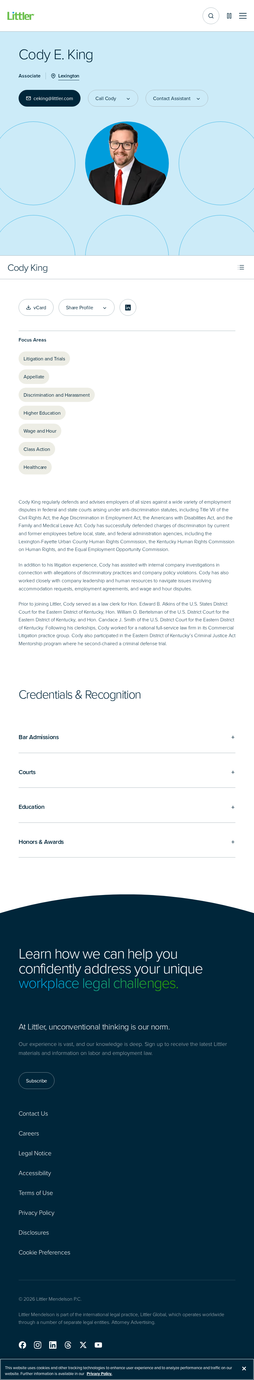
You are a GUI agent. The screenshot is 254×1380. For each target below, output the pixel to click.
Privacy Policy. (99, 1374)
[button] (22, 1345)
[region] (127, 1369)
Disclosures (34, 1232)
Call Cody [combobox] (105, 98)
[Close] (244, 1368)
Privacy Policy (37, 1212)
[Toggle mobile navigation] (243, 16)
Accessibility (35, 1172)
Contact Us (33, 1113)
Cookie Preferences (44, 1252)
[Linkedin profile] (128, 307)
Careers (29, 1133)
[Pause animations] (229, 15)
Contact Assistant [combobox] (171, 98)
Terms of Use (36, 1192)
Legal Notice (35, 1153)
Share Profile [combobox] (79, 307)
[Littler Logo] (21, 16)
